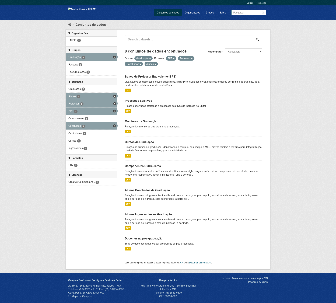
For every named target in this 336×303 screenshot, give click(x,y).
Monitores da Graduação (141, 121)
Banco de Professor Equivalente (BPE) (150, 76)
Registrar (261, 2)
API (181, 262)
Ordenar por (215, 51)
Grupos (210, 12)
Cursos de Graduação (139, 142)
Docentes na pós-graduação (144, 238)
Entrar (250, 2)
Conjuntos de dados (168, 12)
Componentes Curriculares (143, 166)
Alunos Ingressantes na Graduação (148, 214)
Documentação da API (200, 262)
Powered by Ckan (258, 282)
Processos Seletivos (138, 101)
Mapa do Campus (82, 296)
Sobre (222, 12)
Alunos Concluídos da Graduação (147, 190)
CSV (128, 90)
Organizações (192, 12)
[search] (257, 39)
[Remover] (150, 58)
